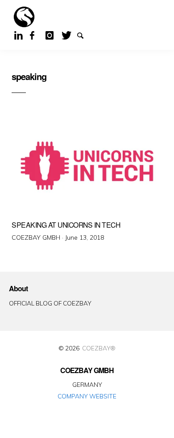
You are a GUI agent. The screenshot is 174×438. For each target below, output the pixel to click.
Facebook (37, 35)
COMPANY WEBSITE (87, 396)
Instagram (53, 35)
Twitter (69, 35)
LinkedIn (21, 35)
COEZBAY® (99, 348)
